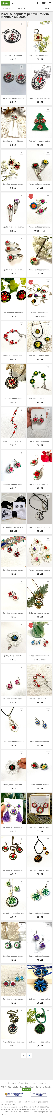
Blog (21, 1087)
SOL (9, 1087)
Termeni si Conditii (43, 1087)
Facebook (30, 1087)
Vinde (15, 1087)
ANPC (3, 1087)
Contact (26, 1089)
